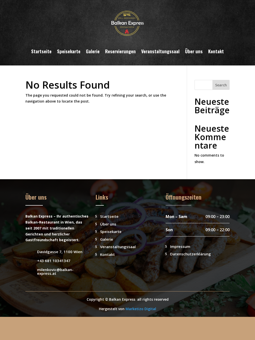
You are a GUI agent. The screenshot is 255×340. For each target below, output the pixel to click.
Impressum (180, 246)
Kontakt (216, 51)
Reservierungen (120, 51)
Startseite (41, 51)
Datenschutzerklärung (190, 253)
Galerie (93, 51)
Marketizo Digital (141, 308)
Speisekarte (68, 51)
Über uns (194, 51)
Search (221, 85)
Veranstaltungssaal (160, 51)
